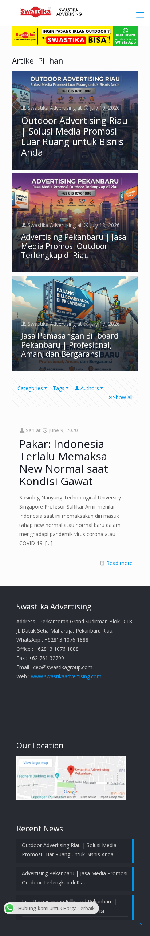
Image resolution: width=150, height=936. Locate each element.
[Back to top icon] (140, 924)
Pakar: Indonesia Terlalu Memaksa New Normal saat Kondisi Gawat (63, 462)
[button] (71, 778)
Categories (30, 388)
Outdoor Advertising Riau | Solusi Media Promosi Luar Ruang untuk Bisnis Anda (74, 136)
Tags (58, 388)
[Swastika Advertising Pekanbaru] (75, 11)
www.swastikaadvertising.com (66, 676)
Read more (119, 562)
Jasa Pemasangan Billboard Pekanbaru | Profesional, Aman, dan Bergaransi (70, 345)
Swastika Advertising (52, 107)
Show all (123, 397)
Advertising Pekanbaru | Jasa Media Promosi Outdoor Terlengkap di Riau (73, 246)
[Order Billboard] (75, 44)
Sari (30, 430)
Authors (89, 388)
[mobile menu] (140, 14)
